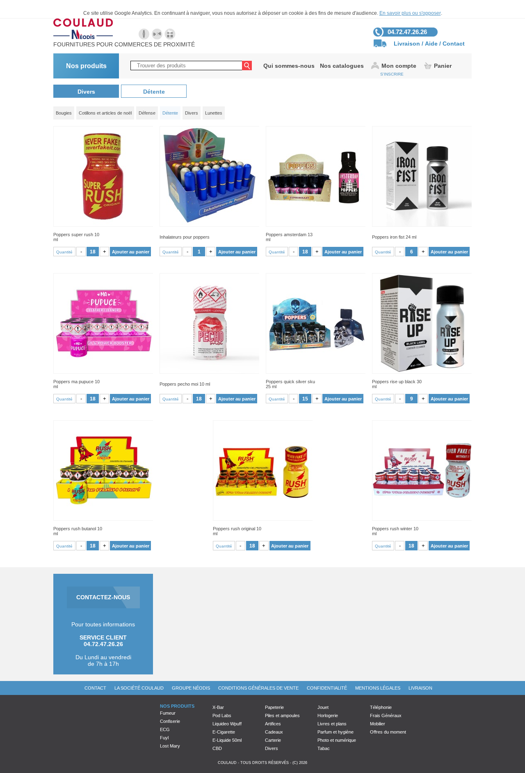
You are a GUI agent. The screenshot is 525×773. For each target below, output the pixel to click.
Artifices (273, 723)
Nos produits (86, 65)
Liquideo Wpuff (227, 723)
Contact (454, 43)
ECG (165, 729)
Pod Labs (221, 715)
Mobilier (377, 723)
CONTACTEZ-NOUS (103, 597)
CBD (217, 748)
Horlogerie (327, 715)
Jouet (323, 707)
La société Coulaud (139, 688)
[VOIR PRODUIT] (103, 176)
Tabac (323, 748)
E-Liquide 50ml (227, 740)
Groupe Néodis (191, 688)
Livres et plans (332, 723)
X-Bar (218, 707)
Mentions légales (377, 688)
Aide (431, 43)
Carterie (273, 740)
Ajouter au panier (130, 251)
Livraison (407, 43)
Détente (154, 91)
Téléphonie (381, 707)
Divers (86, 91)
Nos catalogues (342, 65)
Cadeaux (274, 731)
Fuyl (164, 737)
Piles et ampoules (282, 715)
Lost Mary (170, 745)
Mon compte (398, 65)
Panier (443, 65)
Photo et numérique (336, 740)
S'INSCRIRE (392, 74)
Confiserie (170, 721)
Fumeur (168, 713)
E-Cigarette (223, 731)
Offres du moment (388, 731)
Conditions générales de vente (258, 688)
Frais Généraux (386, 715)
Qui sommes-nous (289, 65)
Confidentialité (327, 688)
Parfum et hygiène (335, 731)
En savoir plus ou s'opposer (410, 13)
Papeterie (274, 707)
